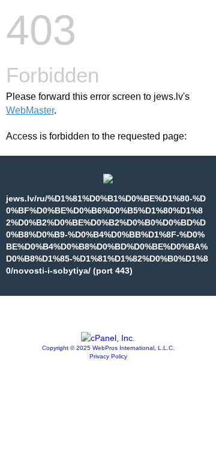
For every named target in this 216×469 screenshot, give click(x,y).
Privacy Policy (108, 356)
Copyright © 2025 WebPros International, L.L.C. (108, 348)
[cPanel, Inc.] (108, 338)
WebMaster (30, 110)
